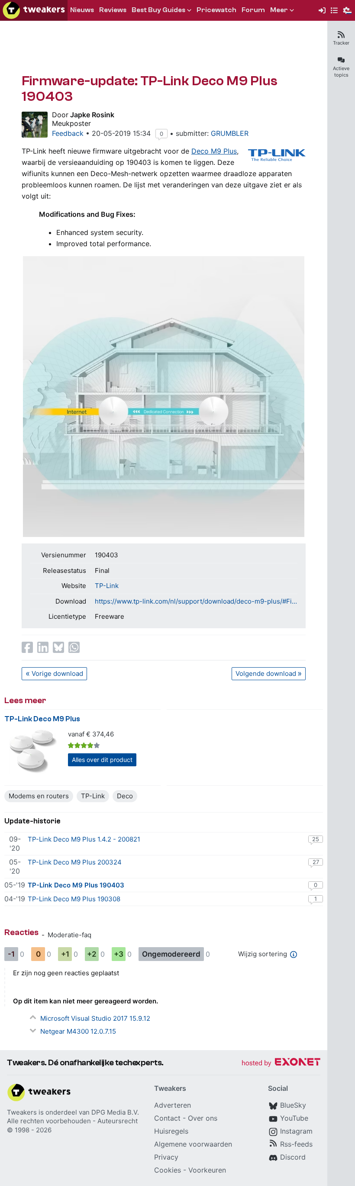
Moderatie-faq (69, 935)
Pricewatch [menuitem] (216, 10)
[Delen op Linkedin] (42, 647)
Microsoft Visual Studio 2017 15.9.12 (95, 1018)
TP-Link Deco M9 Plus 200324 (75, 862)
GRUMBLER (229, 133)
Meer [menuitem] (279, 10)
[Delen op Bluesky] (58, 647)
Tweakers (22, 1112)
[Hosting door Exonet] (281, 1063)
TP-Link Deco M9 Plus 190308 (74, 899)
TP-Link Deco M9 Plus (42, 719)
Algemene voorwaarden (193, 1144)
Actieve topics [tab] (341, 71)
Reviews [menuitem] (112, 10)
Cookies (167, 1170)
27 (316, 861)
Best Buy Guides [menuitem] (158, 10)
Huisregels (171, 1131)
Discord (293, 1157)
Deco (125, 796)
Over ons (202, 1118)
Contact (167, 1118)
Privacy (166, 1157)
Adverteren (172, 1105)
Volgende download (266, 673)
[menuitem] (322, 10)
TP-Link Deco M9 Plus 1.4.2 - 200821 (84, 839)
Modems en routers (39, 796)
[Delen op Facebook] (27, 647)
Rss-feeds (296, 1144)
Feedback (68, 133)
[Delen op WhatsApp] (74, 647)
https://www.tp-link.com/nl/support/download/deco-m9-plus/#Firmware (196, 601)
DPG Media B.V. (115, 1112)
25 (315, 839)
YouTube (294, 1118)
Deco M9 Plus (214, 151)
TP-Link (107, 586)
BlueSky (293, 1105)
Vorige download (57, 673)
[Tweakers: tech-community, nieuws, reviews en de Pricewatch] (34, 10)
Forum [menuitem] (253, 10)
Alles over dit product (102, 759)
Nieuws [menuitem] (82, 10)
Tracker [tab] (341, 43)
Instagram (296, 1131)
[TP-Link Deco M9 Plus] (33, 752)
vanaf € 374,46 (91, 734)
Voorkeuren (207, 1170)
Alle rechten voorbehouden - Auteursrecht (72, 1121)
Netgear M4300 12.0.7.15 (78, 1031)
